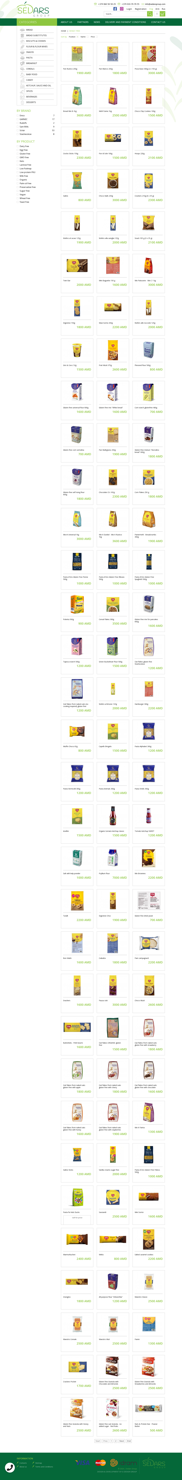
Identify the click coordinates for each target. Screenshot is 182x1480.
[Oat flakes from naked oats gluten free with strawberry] (149, 1028)
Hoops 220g (139, 153)
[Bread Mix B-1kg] (77, 96)
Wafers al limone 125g (108, 704)
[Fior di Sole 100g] (113, 138)
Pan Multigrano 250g (107, 450)
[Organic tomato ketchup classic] (113, 816)
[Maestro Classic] (149, 1282)
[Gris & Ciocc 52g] (77, 350)
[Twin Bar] (77, 266)
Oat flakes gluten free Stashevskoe (143, 663)
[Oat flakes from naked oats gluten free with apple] (77, 1070)
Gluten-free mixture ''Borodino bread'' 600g (147, 451)
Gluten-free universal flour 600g (75, 408)
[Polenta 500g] (77, 604)
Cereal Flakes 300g (106, 619)
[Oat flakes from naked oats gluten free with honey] (77, 1112)
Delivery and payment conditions (125, 22)
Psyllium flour (104, 873)
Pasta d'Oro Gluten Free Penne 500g (75, 578)
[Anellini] (77, 816)
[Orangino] (77, 1282)
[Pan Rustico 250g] (77, 54)
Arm (157, 9)
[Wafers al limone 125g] (113, 689)
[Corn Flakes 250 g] (149, 477)
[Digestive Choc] (113, 901)
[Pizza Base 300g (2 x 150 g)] (149, 54)
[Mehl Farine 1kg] (113, 96)
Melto (101, 1255)
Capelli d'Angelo (105, 746)
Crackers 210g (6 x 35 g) (144, 196)
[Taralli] (77, 901)
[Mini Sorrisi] (149, 1197)
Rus (163, 9)
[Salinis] (77, 181)
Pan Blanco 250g (106, 69)
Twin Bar (66, 280)
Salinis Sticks (68, 1170)
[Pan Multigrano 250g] (113, 435)
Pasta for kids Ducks (71, 1212)
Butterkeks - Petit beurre (73, 1043)
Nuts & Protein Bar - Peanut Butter (146, 1425)
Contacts (23, 1463)
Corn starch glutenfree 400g (146, 408)
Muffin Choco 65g (70, 746)
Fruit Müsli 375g (105, 365)
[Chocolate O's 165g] (113, 477)
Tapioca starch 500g (71, 662)
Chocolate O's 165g (107, 492)
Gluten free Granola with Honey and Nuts (75, 1425)
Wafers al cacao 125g (71, 238)
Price (93, 37)
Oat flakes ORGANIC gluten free (110, 1044)
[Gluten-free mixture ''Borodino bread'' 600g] (149, 435)
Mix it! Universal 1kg (71, 535)
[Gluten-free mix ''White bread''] (113, 393)
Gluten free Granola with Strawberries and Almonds (145, 1383)
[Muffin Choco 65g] (77, 731)
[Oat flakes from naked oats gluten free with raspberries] (113, 1112)
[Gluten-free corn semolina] (77, 435)
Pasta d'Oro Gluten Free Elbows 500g (111, 578)
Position (72, 37)
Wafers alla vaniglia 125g (109, 238)
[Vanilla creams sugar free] (113, 1155)
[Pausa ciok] (113, 985)
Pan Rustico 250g (70, 69)
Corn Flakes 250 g (142, 492)
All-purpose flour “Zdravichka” (111, 1297)
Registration (140, 9)
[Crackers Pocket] (77, 1367)
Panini (137, 1339)
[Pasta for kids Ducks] (77, 1197)
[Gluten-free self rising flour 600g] (77, 477)
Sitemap (38, 1463)
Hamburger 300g (141, 704)
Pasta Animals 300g (107, 789)
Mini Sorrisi (139, 1212)
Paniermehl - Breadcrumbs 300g (145, 536)
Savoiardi (102, 1212)
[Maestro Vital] (113, 1324)
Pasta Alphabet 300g (143, 746)
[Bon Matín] (77, 943)
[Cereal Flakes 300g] (113, 604)
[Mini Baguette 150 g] (113, 266)
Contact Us (158, 22)
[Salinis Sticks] (77, 1155)
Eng (151, 9)
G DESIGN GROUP (129, 1471)
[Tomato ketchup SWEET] (149, 816)
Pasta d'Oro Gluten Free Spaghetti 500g (144, 578)
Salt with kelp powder (71, 873)
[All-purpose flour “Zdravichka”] (113, 1282)
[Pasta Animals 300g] (113, 774)
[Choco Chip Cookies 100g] (149, 96)
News (97, 22)
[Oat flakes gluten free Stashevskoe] (149, 647)
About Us (66, 22)
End (129, 1441)
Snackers (66, 1000)
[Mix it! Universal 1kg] (77, 520)
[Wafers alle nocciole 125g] (149, 308)
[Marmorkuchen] (77, 1240)
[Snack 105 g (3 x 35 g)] (149, 223)
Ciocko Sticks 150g (70, 153)
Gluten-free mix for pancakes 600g (146, 620)
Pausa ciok (103, 1000)
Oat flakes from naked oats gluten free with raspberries (110, 1128)
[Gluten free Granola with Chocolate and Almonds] (113, 1367)
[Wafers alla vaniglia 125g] (113, 223)
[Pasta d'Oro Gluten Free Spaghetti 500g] (149, 562)
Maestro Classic (141, 1297)
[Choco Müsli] (149, 985)
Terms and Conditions (44, 1467)
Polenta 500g (68, 619)
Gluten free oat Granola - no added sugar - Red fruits (110, 1425)
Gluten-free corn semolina (73, 450)
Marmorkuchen (69, 1255)
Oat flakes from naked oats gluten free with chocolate (146, 1086)
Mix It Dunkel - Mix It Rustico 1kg (110, 536)
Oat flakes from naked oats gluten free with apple (74, 1086)
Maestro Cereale (70, 1339)
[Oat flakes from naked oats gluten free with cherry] (113, 1070)
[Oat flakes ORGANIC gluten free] (113, 1028)
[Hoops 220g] (149, 138)
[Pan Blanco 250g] (113, 54)
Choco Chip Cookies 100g (145, 111)
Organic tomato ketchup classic (111, 831)
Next (121, 1441)
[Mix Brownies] (149, 858)
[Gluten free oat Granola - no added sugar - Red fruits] (113, 1409)
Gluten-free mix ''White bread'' (111, 408)
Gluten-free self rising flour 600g (73, 493)
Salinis (65, 196)
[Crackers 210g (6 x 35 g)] (149, 181)
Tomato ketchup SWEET (144, 831)
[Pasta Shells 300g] (149, 774)
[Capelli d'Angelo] (113, 731)
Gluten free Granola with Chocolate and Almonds (108, 1383)
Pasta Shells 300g (142, 789)
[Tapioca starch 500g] (77, 647)
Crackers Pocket (69, 1382)
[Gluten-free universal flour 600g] (77, 393)
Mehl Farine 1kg (105, 111)
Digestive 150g (69, 323)
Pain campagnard (142, 958)
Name (83, 37)
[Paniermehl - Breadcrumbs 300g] (149, 520)
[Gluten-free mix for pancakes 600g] (149, 604)
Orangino (67, 1297)
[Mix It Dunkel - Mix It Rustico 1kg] (113, 520)
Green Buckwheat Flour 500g (110, 662)
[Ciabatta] (113, 943)
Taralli (65, 916)
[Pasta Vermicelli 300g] (77, 774)
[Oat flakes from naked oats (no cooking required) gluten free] (77, 689)
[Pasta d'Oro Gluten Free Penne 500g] (77, 562)
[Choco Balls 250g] (113, 181)
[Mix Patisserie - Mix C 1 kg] (149, 266)
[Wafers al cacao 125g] (77, 223)
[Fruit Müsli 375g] (113, 350)
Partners (83, 22)
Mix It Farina (140, 1127)
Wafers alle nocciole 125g (145, 323)
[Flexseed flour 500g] (149, 350)
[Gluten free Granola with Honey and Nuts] (77, 1409)
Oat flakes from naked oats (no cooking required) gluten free (75, 705)
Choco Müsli (140, 1000)
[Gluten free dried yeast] (149, 901)
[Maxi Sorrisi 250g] (113, 308)
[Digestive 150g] (77, 308)
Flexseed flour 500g (142, 365)
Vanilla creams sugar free (109, 1170)
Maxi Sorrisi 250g (106, 323)
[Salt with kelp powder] (77, 858)
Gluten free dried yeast (144, 916)
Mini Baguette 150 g (107, 280)
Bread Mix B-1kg (70, 111)
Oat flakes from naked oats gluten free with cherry (110, 1086)
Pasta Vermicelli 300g (71, 789)
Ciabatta (102, 958)
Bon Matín (67, 958)
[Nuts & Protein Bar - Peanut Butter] (149, 1409)
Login (129, 9)
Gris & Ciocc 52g (69, 365)
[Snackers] (77, 985)
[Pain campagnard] (149, 943)
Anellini (66, 831)
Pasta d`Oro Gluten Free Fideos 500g (147, 1171)
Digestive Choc (105, 916)
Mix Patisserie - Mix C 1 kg (145, 280)
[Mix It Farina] (149, 1112)
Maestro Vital (104, 1339)
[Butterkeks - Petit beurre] (77, 1028)
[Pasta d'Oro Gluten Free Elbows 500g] (113, 562)
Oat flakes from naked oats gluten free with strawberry (146, 1044)
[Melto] (113, 1240)
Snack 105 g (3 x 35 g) (143, 238)
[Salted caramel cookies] (149, 1240)
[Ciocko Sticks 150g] (77, 138)
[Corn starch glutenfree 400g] (149, 393)
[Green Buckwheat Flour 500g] (113, 647)
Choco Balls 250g (106, 196)
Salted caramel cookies (144, 1255)
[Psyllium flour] (113, 858)
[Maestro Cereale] (77, 1324)
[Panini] (149, 1324)
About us (23, 1467)
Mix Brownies (140, 873)
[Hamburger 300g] (149, 689)
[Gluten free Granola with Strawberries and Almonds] (149, 1367)
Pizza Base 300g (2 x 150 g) (146, 69)
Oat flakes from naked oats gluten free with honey (74, 1128)
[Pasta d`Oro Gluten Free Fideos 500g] (149, 1155)
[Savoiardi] (113, 1197)
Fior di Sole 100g (105, 153)
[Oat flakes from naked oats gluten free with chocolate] (149, 1070)
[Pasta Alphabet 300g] (149, 731)
